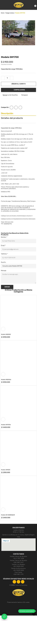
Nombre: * (4, 237)
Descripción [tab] (7, 113)
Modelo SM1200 (5, 469)
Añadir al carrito (18, 84)
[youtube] (22, 581)
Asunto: (3, 262)
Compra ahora (19, 90)
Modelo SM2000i (6, 334)
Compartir (11, 107)
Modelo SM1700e (6, 424)
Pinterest (20, 107)
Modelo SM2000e (6, 379)
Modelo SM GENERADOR (8, 515)
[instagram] (18, 581)
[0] (34, 5)
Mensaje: (3, 270)
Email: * (3, 245)
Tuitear (16, 107)
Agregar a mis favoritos (10, 95)
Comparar (24, 95)
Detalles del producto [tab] (12, 118)
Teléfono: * (4, 254)
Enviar (7, 287)
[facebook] (14, 581)
